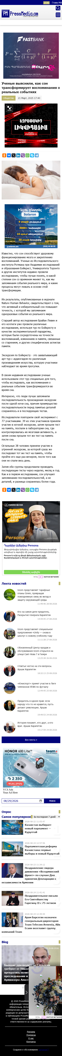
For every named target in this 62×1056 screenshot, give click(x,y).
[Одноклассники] (4, 155)
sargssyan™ (44, 1049)
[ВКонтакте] (9, 155)
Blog (5, 942)
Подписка (31, 1035)
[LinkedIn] (18, 155)
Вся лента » (31, 739)
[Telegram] (37, 155)
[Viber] (23, 155)
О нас (31, 1038)
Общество (8, 98)
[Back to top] (56, 1050)
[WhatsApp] (27, 155)
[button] (23, 987)
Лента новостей (14, 583)
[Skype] (32, 155)
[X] (14, 155)
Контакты (31, 1041)
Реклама (31, 1031)
